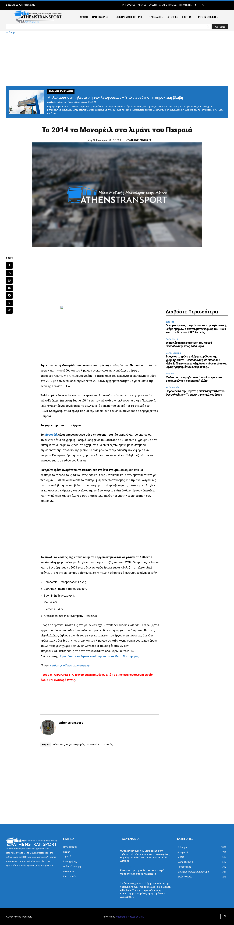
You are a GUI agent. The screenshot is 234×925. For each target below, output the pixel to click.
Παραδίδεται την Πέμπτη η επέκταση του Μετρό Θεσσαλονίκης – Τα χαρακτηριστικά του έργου (195, 392)
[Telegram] (9, 295)
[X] (203, 5)
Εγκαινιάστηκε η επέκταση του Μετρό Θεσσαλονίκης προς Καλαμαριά (189, 344)
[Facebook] (196, 5)
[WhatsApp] (9, 280)
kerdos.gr (56, 665)
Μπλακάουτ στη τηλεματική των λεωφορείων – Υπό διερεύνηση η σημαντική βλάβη (115, 98)
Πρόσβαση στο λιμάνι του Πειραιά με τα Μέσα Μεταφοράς (99, 656)
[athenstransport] (48, 727)
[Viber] (9, 303)
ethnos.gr (69, 665)
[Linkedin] (9, 288)
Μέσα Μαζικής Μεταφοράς (69, 744)
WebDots (120, 916)
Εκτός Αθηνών (172, 339)
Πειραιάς (107, 744)
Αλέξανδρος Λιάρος (56, 102)
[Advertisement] (117, 59)
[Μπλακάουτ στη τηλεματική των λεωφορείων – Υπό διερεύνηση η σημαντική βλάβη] (26, 102)
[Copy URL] (9, 310)
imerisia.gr (83, 665)
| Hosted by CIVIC (135, 916)
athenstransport (140, 139)
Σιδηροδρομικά (173, 352)
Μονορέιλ (51, 434)
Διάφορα (11, 32)
